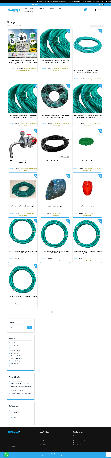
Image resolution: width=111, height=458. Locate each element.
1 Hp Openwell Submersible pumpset (20, 384)
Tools (26, 11)
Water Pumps (41, 8)
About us (32, 8)
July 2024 (13, 353)
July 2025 (13, 345)
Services (78, 435)
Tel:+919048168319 (33, 5)
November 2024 (15, 348)
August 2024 (14, 351)
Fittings (59, 8)
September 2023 (15, 358)
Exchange (45, 440)
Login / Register (100, 10)
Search (85, 9)
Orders (44, 444)
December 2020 (15, 366)
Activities (45, 437)
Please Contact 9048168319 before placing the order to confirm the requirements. (50, 1)
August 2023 (14, 361)
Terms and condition (81, 439)
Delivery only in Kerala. (103, 1)
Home (25, 8)
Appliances (51, 8)
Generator (16, 415)
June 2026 (14, 343)
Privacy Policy (80, 437)
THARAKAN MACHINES (17, 381)
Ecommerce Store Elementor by (55, 456)
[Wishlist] (100, 5)
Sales (44, 439)
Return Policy (80, 444)
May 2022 (13, 363)
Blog (31, 11)
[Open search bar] (35, 11)
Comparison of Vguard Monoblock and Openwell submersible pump (21, 387)
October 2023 (14, 356)
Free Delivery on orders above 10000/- (84, 1)
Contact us (79, 442)
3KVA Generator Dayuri (17, 391)
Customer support (81, 440)
